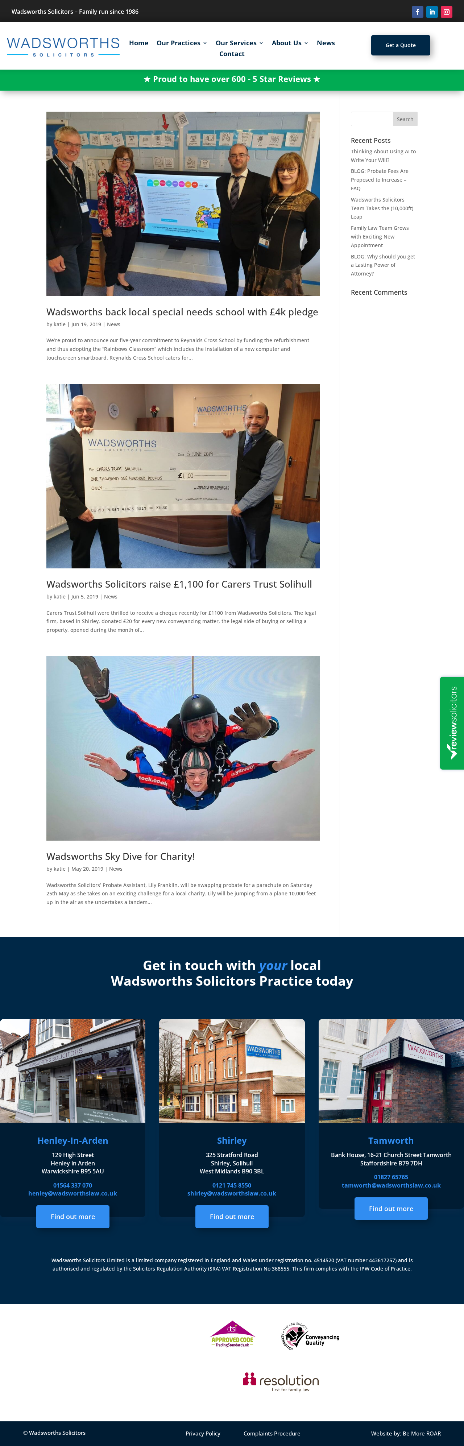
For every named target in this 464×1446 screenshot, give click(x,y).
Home (139, 43)
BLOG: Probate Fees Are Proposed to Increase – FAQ (380, 179)
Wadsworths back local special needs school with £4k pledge (182, 311)
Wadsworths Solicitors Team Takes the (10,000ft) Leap (382, 208)
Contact (232, 54)
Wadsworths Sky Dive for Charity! (120, 856)
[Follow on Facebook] (417, 12)
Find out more (73, 1216)
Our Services (236, 43)
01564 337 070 (72, 1185)
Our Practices (178, 43)
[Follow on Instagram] (446, 12)
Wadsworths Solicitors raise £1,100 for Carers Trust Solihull (179, 584)
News (326, 43)
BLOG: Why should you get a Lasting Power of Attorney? (383, 265)
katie (60, 324)
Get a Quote (401, 45)
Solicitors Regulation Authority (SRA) (177, 1268)
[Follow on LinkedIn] (432, 12)
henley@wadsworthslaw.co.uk (72, 1193)
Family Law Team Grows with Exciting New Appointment (380, 236)
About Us (287, 43)
